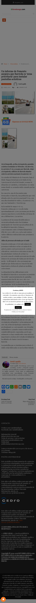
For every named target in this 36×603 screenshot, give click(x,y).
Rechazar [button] (18, 307)
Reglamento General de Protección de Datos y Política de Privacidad (18, 311)
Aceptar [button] (28, 304)
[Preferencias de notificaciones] (3, 599)
